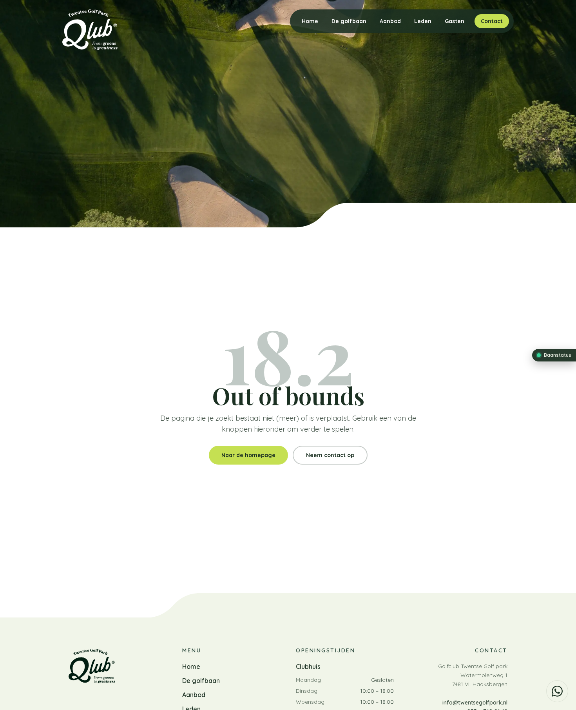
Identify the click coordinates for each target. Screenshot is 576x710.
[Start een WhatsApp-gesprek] (557, 691)
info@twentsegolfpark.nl (474, 702)
